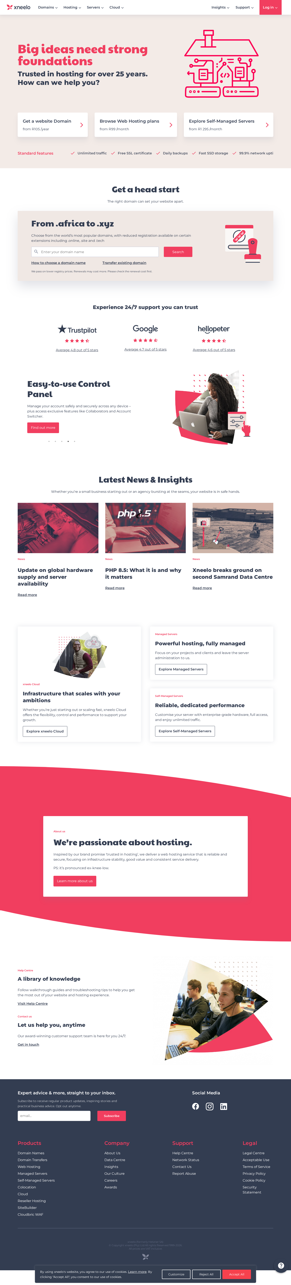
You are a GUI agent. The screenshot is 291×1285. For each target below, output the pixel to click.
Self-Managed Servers (36, 1180)
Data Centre (114, 1160)
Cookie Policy (254, 1180)
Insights (111, 1167)
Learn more (137, 1272)
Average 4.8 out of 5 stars (77, 350)
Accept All (236, 1274)
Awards (110, 1187)
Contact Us (182, 1167)
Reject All (206, 1274)
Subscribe (112, 1116)
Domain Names (31, 1153)
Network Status (185, 1160)
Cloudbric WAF (30, 1214)
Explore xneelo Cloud (45, 731)
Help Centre (182, 1153)
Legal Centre (254, 1153)
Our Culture (114, 1174)
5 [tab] (86, 441)
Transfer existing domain (124, 263)
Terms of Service (256, 1167)
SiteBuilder (27, 1208)
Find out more (43, 428)
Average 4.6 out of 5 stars (214, 350)
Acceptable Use (256, 1160)
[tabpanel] (145, 407)
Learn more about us (75, 881)
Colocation (27, 1187)
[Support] (280, 1266)
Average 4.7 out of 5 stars (145, 349)
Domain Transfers (32, 1160)
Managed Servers (32, 1174)
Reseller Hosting (32, 1201)
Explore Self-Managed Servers (185, 731)
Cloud (23, 1194)
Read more (27, 595)
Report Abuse (184, 1174)
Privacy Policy (254, 1174)
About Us (112, 1153)
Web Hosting (29, 1167)
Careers (110, 1180)
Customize (176, 1274)
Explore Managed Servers (181, 669)
